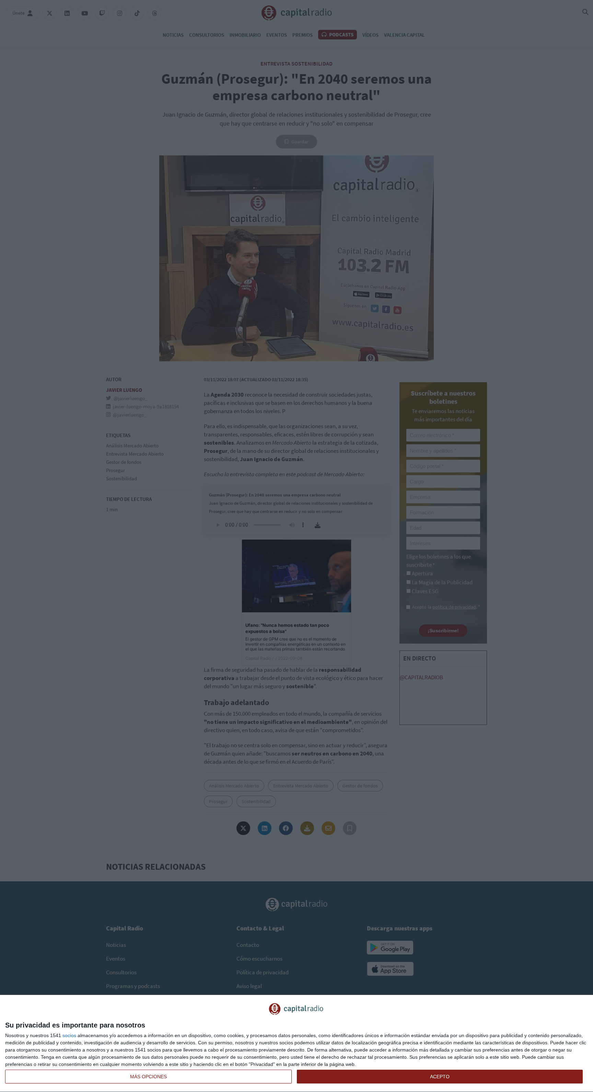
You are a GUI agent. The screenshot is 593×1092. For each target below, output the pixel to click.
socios (69, 1035)
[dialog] (296, 1043)
